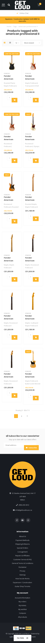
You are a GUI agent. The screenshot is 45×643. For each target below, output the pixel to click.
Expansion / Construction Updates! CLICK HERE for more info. (22, 20)
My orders (22, 601)
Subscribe (32, 448)
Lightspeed (13, 637)
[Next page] (27, 416)
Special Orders (22, 548)
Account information (22, 598)
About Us (22, 536)
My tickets (22, 605)
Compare (22, 613)
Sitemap (22, 575)
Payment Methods (23, 540)
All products (22, 617)
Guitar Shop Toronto (22, 586)
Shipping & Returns (22, 544)
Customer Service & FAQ (22, 559)
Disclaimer (22, 567)
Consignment (23, 552)
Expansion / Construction (22, 582)
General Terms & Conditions (22, 563)
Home (9, 26)
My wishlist (22, 609)
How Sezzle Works (23, 578)
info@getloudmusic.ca (23, 510)
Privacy (22, 571)
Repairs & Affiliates (22, 555)
